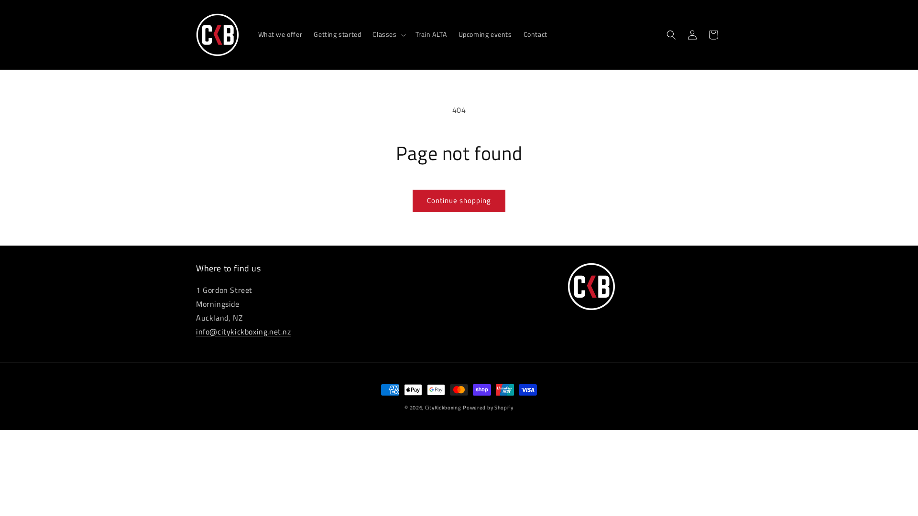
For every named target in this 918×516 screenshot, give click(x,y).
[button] (388, 34)
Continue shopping (459, 200)
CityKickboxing (443, 407)
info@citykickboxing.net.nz (243, 331)
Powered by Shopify (488, 407)
